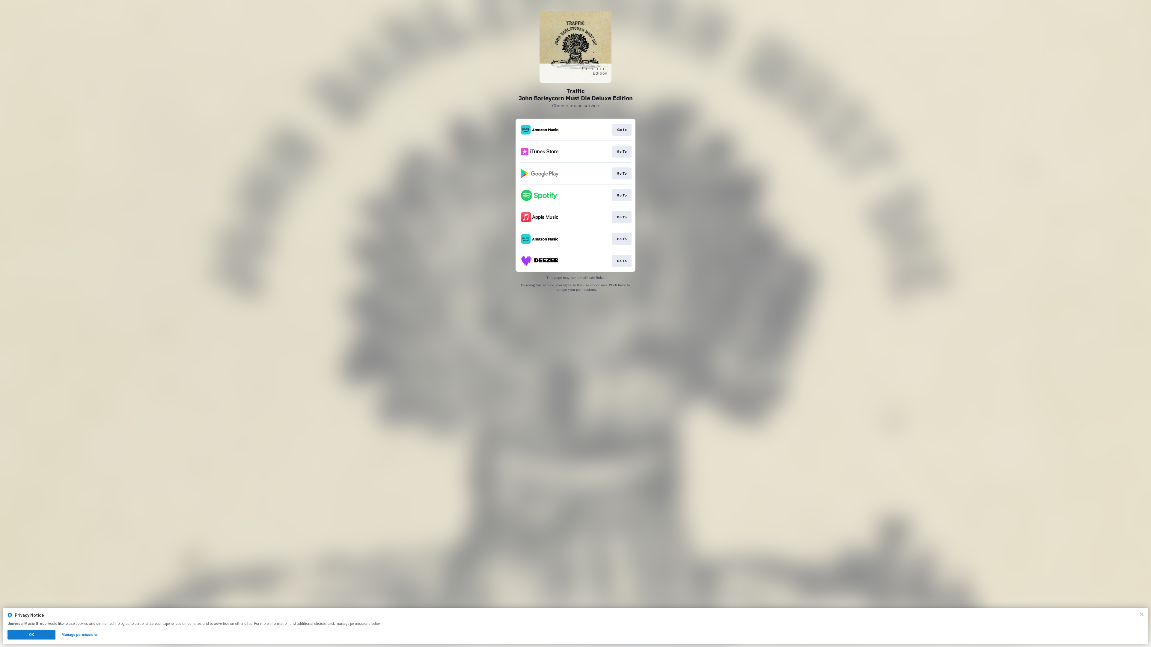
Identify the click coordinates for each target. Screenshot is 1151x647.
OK (31, 635)
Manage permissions (79, 635)
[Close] (1142, 614)
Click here (617, 285)
